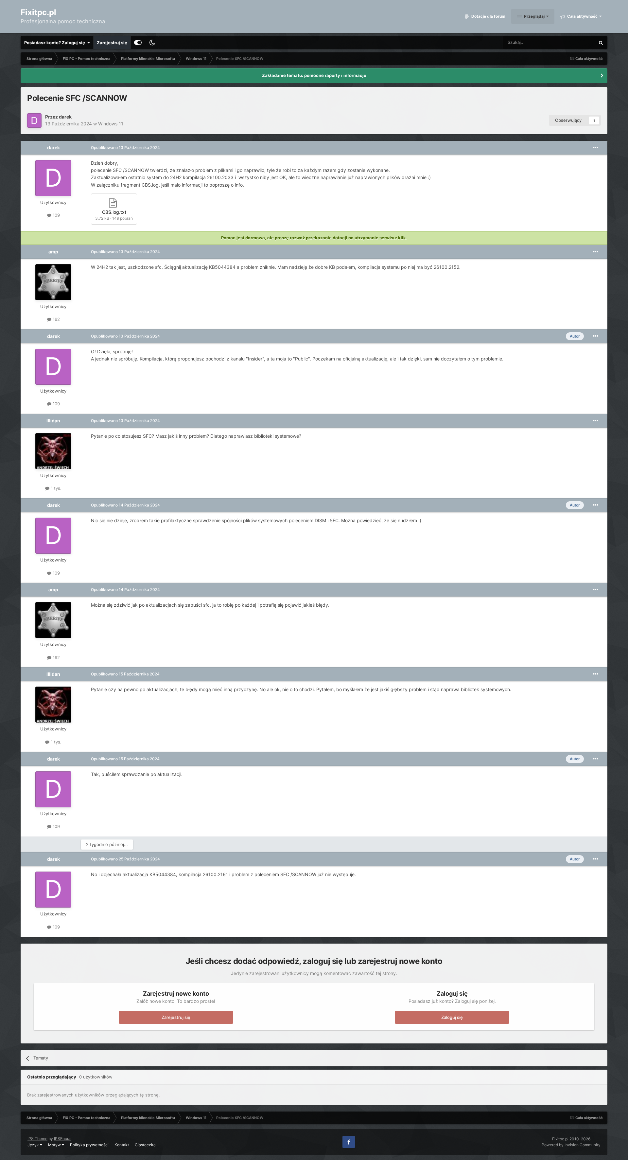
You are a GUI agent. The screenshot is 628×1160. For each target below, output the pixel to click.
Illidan (53, 420)
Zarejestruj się (112, 42)
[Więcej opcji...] (595, 148)
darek (65, 117)
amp (53, 251)
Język (33, 1144)
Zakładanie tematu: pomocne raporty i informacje (314, 75)
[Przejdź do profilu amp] (53, 282)
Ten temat (576, 42)
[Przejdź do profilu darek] (34, 120)
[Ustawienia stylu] (138, 42)
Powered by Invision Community (571, 1144)
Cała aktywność (582, 16)
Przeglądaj (534, 16)
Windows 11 (110, 123)
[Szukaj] (601, 42)
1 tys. (55, 488)
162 (55, 319)
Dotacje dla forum (487, 16)
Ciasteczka (145, 1144)
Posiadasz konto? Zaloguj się (55, 42)
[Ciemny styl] (152, 42)
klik (402, 237)
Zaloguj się (452, 1017)
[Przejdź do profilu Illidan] (53, 451)
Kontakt (121, 1144)
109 (55, 215)
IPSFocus (62, 1138)
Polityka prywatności (89, 1144)
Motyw (55, 1144)
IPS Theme (37, 1138)
